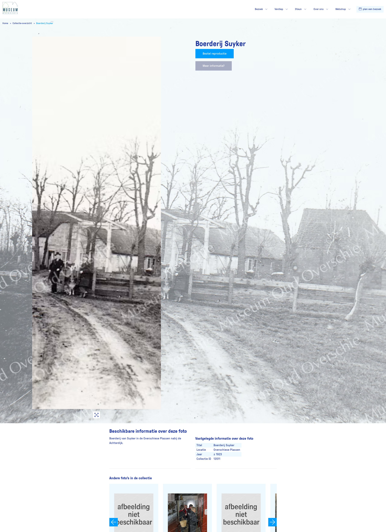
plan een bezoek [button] (371, 9)
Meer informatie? (214, 65)
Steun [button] (298, 9)
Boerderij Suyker (44, 23)
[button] (266, 9)
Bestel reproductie (214, 53)
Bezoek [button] (259, 9)
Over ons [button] (318, 9)
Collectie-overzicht (22, 23)
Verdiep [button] (279, 9)
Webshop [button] (340, 9)
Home (5, 23)
